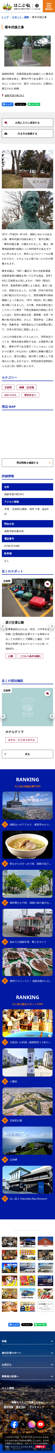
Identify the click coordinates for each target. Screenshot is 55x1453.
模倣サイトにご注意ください (27, 1402)
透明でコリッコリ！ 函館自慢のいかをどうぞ (31, 981)
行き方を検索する (27, 133)
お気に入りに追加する (27, 122)
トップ (5, 17)
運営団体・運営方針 (15, 1407)
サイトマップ (36, 1407)
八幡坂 (13, 1081)
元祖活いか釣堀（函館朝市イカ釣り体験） (31, 1042)
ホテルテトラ (15, 732)
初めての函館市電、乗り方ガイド (28, 942)
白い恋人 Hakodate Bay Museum (28, 1198)
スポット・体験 (20, 17)
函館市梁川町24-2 (14, 95)
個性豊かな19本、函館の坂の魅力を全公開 (31, 902)
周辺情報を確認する (27, 462)
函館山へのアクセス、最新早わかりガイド (31, 824)
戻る (27, 754)
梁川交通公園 (15, 622)
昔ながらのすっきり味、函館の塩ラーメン (31, 863)
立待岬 (13, 1159)
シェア (8, 104)
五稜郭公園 (16, 1120)
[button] (3, 626)
